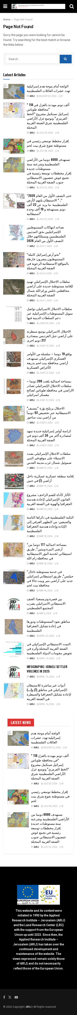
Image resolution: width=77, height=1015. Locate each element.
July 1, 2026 (45, 300)
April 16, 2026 (46, 658)
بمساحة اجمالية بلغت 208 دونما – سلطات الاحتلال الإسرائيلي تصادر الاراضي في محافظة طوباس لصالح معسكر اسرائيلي (50, 388)
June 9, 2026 (46, 422)
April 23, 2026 (46, 636)
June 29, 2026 (46, 323)
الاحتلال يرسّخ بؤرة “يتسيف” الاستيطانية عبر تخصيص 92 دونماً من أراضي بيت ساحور (49, 412)
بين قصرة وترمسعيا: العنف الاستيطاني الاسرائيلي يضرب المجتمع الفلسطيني (46, 603)
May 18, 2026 (45, 536)
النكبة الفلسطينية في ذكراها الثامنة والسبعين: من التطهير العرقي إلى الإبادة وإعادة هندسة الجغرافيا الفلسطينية (50, 524)
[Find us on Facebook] (4, 997)
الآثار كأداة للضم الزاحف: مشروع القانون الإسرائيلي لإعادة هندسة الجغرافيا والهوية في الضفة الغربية (49, 499)
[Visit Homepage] (38, 6)
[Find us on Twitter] (10, 997)
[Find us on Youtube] (16, 997)
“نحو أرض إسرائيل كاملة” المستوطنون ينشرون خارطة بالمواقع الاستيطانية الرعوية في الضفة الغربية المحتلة (48, 261)
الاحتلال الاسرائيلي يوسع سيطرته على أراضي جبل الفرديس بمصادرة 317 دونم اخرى (50, 335)
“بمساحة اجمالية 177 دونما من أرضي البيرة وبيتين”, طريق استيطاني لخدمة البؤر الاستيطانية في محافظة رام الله (49, 551)
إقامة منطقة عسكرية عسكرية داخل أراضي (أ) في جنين (50, 478)
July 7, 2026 (45, 246)
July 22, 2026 (46, 187)
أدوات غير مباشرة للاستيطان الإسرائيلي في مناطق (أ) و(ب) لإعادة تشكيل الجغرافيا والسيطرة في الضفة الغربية (49, 692)
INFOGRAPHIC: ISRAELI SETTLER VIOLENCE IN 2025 (47, 668)
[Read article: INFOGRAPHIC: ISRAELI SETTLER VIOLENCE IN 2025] (14, 672)
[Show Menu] (5, 6)
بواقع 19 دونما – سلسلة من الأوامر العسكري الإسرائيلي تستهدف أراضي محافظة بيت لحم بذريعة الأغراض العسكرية (49, 360)
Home (6, 19)
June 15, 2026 (46, 345)
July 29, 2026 (46, 132)
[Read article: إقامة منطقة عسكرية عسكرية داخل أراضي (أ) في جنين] (14, 481)
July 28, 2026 (46, 150)
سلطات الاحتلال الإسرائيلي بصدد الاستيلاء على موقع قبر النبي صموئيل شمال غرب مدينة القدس (49, 458)
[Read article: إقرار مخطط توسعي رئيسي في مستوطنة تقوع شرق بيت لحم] (14, 146)
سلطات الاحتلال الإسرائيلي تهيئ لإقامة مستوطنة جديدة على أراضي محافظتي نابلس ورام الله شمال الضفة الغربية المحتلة (50, 288)
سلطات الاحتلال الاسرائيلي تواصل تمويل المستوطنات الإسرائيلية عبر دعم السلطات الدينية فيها (50, 313)
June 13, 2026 (46, 372)
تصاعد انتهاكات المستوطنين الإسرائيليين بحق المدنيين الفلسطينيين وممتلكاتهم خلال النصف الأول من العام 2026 (46, 234)
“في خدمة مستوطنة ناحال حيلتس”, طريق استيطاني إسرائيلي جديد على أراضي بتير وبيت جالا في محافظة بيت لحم (50, 578)
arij (32, 96)
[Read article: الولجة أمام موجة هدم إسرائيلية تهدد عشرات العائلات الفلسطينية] (14, 91)
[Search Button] (72, 6)
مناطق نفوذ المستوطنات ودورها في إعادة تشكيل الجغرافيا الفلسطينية (48, 626)
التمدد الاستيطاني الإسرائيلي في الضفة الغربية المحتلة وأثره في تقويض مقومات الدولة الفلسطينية (49, 648)
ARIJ (29, 1007)
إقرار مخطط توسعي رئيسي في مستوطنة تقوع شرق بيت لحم (48, 143)
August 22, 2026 (47, 96)
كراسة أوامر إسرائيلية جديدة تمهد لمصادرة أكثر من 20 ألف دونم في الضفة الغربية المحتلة (49, 435)
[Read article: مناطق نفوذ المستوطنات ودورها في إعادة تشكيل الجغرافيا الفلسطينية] (14, 627)
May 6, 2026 (45, 613)
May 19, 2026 (45, 486)
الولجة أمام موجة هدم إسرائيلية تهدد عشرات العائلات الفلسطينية (48, 88)
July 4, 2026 (45, 273)
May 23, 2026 (45, 468)
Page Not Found (23, 19)
